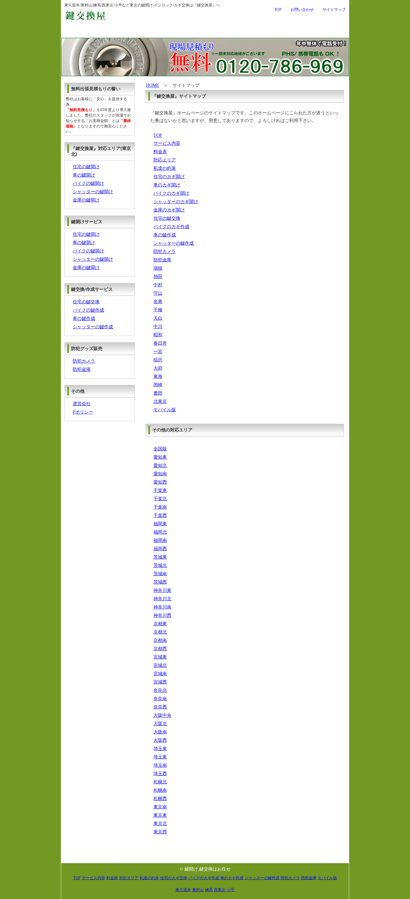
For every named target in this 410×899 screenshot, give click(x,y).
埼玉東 (160, 748)
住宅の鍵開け (86, 166)
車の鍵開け (84, 175)
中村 (157, 284)
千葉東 (160, 490)
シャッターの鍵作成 (173, 243)
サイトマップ (334, 9)
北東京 (160, 401)
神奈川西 (162, 615)
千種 (157, 309)
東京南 (160, 807)
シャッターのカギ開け (175, 201)
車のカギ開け (166, 185)
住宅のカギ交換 (173, 878)
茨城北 (160, 565)
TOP (278, 9)
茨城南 (160, 573)
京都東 (160, 623)
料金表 (205, 31)
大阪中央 (162, 715)
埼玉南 (160, 765)
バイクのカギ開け (171, 193)
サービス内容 (144, 31)
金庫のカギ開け (169, 210)
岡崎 (157, 384)
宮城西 (160, 682)
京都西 (160, 648)
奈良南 (160, 698)
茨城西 (160, 582)
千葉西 (160, 515)
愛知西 (160, 482)
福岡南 (160, 540)
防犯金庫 (162, 259)
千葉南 (160, 507)
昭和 (157, 334)
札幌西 (160, 798)
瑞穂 (157, 268)
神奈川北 (162, 598)
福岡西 (160, 548)
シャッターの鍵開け (93, 191)
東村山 (198, 889)
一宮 (157, 351)
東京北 (160, 823)
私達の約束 (320, 31)
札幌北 (160, 782)
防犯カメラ (164, 251)
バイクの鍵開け (88, 183)
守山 (157, 293)
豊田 (157, 393)
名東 (157, 301)
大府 (157, 368)
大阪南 (160, 732)
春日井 (160, 343)
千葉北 (160, 498)
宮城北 (160, 665)
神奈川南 (162, 607)
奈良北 (160, 690)
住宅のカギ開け (169, 176)
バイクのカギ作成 (171, 226)
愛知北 (160, 465)
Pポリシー (83, 412)
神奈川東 (162, 590)
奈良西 (160, 707)
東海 (157, 376)
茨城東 (160, 557)
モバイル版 (164, 409)
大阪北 (160, 723)
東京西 (160, 832)
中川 (157, 326)
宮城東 (160, 657)
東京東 (160, 815)
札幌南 (160, 790)
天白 (157, 318)
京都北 (160, 632)
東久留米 (183, 889)
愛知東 (160, 457)
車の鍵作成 (164, 235)
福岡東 (160, 523)
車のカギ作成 (231, 878)
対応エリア (263, 31)
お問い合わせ (302, 9)
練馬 (209, 889)
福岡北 (160, 532)
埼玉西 (160, 773)
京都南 (160, 640)
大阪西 (160, 740)
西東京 (220, 889)
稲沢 (157, 359)
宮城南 (160, 673)
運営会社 (82, 403)
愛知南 (160, 473)
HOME (152, 85)
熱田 (157, 276)
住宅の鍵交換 (166, 218)
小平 (230, 889)
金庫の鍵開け (86, 200)
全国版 (160, 448)
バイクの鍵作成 (88, 310)
